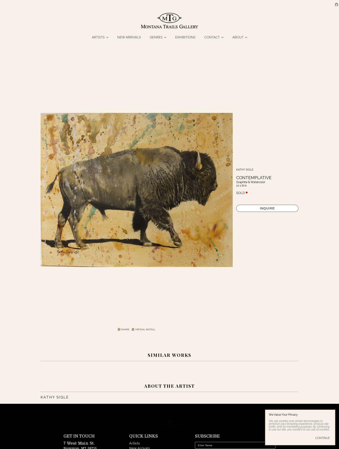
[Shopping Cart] (336, 4)
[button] (100, 37)
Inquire (267, 208)
